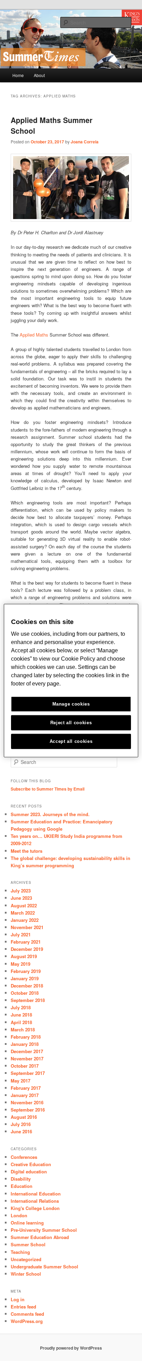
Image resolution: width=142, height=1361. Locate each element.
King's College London (35, 1208)
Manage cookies (71, 704)
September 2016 (28, 1109)
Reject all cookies (71, 722)
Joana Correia (85, 142)
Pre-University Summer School (44, 1230)
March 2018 (23, 1029)
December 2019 (27, 949)
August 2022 (24, 905)
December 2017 (27, 1051)
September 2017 (28, 1073)
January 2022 (25, 920)
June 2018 (21, 1014)
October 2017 (25, 1065)
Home (18, 75)
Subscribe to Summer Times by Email (47, 789)
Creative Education (31, 1164)
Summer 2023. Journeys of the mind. (50, 814)
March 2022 (23, 912)
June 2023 (21, 898)
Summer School (28, 1244)
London (19, 1215)
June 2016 (21, 1131)
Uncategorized (26, 1259)
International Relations (35, 1201)
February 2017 (26, 1088)
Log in (17, 1299)
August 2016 (24, 1117)
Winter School (26, 1273)
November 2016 (27, 1102)
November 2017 (27, 1058)
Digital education (29, 1171)
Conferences (24, 1157)
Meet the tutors (26, 851)
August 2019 (24, 956)
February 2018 (26, 1036)
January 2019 (25, 978)
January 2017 (25, 1095)
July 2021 (21, 934)
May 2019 (20, 964)
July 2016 (21, 1124)
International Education (36, 1193)
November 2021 (27, 927)
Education (21, 1186)
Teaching (20, 1252)
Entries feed (23, 1306)
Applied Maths (34, 334)
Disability (21, 1178)
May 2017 (20, 1080)
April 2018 (21, 1022)
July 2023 (21, 890)
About (39, 75)
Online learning (27, 1222)
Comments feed (27, 1314)
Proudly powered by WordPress (71, 1348)
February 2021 (26, 941)
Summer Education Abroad (40, 1237)
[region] (70, 680)
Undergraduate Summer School (44, 1266)
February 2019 (26, 971)
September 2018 (28, 1000)
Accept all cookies (71, 741)
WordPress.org (27, 1321)
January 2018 (25, 1044)
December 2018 (27, 985)
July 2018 (21, 1007)
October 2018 (25, 993)
